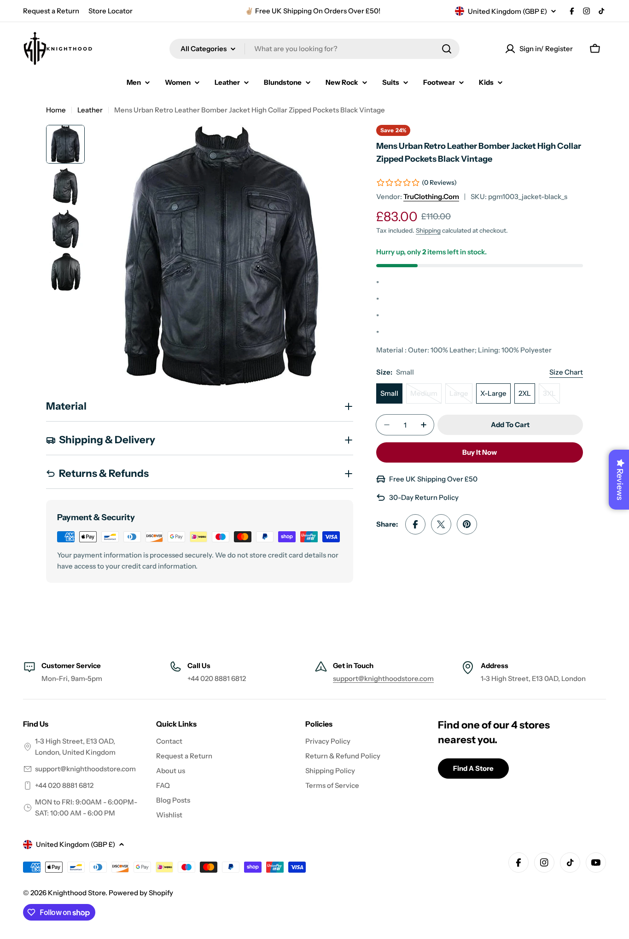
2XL (524, 393)
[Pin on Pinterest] (467, 524)
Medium (426, 396)
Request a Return (51, 10)
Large (460, 396)
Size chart (566, 372)
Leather (90, 110)
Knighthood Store (76, 892)
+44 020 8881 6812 (64, 785)
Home (56, 110)
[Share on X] (441, 524)
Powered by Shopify (141, 892)
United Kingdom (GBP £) (507, 11)
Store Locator (110, 10)
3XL (551, 396)
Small (389, 393)
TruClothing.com (431, 196)
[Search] (446, 48)
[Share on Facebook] (415, 524)
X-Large (493, 393)
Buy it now (479, 452)
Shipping (428, 230)
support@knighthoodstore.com (383, 678)
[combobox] (314, 49)
